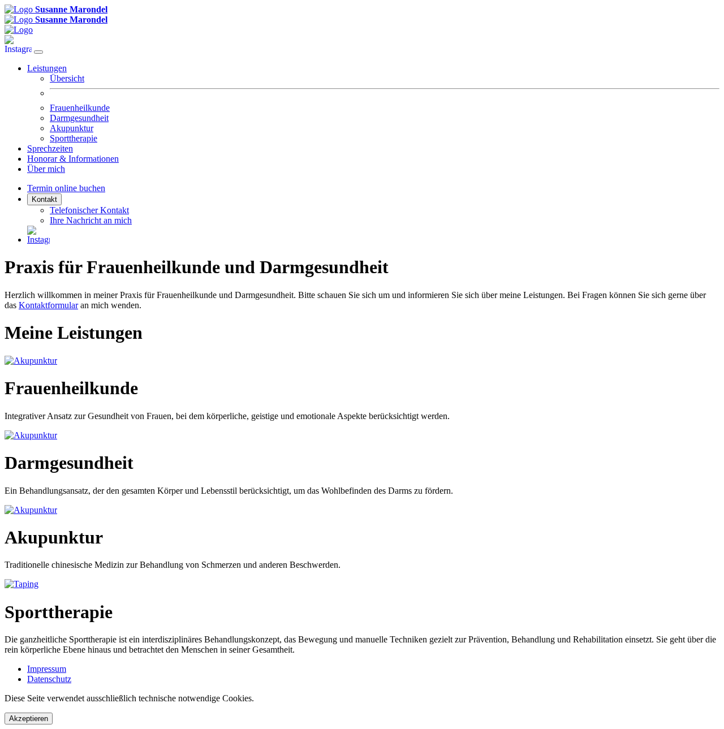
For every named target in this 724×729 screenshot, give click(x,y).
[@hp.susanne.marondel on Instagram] (19, 49)
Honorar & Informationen (73, 158)
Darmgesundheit (79, 118)
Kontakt (44, 199)
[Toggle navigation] (38, 52)
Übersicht (67, 78)
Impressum (46, 669)
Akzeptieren (28, 718)
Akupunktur (71, 128)
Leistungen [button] (47, 68)
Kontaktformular (48, 305)
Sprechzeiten (50, 148)
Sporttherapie (73, 138)
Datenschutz (49, 679)
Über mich (46, 169)
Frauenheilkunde (80, 108)
